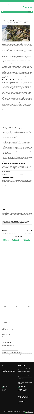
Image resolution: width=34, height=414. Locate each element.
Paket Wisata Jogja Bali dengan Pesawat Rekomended (11, 354)
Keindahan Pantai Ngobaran (15, 222)
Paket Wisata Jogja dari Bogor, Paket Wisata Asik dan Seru (27, 309)
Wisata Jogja (14, 18)
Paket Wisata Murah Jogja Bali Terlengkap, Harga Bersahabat (12, 352)
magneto (3, 225)
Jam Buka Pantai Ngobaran (6, 222)
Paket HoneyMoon (5, 390)
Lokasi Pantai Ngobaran (5, 223)
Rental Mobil (4, 393)
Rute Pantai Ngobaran (19, 223)
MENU (30, 11)
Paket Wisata (4, 389)
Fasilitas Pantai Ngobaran (14, 221)
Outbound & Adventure (6, 391)
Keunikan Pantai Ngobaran (23, 222)
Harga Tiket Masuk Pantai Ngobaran (24, 221)
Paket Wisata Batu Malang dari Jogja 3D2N (9, 345)
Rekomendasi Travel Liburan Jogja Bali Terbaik (10, 350)
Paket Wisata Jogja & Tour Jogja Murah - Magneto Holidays (19, 411)
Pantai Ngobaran (12, 223)
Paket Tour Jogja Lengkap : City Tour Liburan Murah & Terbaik (17, 309)
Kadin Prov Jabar (5, 218)
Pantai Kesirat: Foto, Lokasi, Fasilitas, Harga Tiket (6, 309)
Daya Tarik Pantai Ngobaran (6, 221)
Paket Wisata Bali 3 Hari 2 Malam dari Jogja (9, 347)
